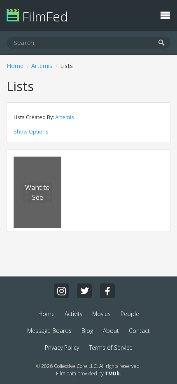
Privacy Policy (62, 347)
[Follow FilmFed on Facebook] (107, 290)
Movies (101, 314)
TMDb (112, 373)
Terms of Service (111, 347)
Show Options (31, 131)
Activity (73, 314)
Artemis (41, 66)
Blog (87, 331)
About (111, 331)
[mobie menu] (165, 14)
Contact (139, 331)
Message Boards (49, 331)
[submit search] (161, 43)
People (130, 314)
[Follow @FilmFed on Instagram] (61, 290)
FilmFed (43, 16)
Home (15, 66)
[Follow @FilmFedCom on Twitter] (84, 290)
